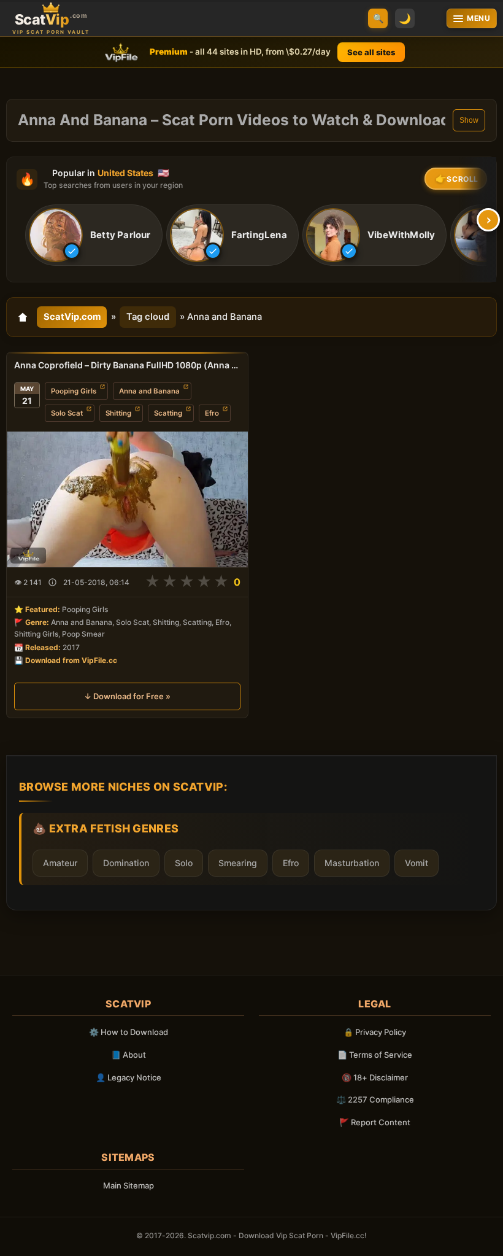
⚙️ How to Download (128, 1032)
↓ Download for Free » (127, 696)
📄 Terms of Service (374, 1055)
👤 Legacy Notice (128, 1077)
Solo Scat (67, 413)
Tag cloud (147, 316)
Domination (126, 863)
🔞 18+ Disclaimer (375, 1077)
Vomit (416, 863)
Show (468, 120)
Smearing (237, 863)
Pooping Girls (73, 391)
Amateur (60, 863)
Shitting (118, 413)
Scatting (168, 413)
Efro (212, 413)
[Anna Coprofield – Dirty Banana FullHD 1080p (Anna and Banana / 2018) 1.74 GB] (127, 499)
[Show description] (52, 582)
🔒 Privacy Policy (375, 1032)
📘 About (128, 1055)
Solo (184, 863)
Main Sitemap (128, 1185)
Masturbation (351, 863)
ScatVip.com (72, 316)
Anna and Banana (149, 391)
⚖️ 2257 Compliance (375, 1099)
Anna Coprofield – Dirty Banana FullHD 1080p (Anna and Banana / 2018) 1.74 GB (127, 365)
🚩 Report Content (374, 1122)
